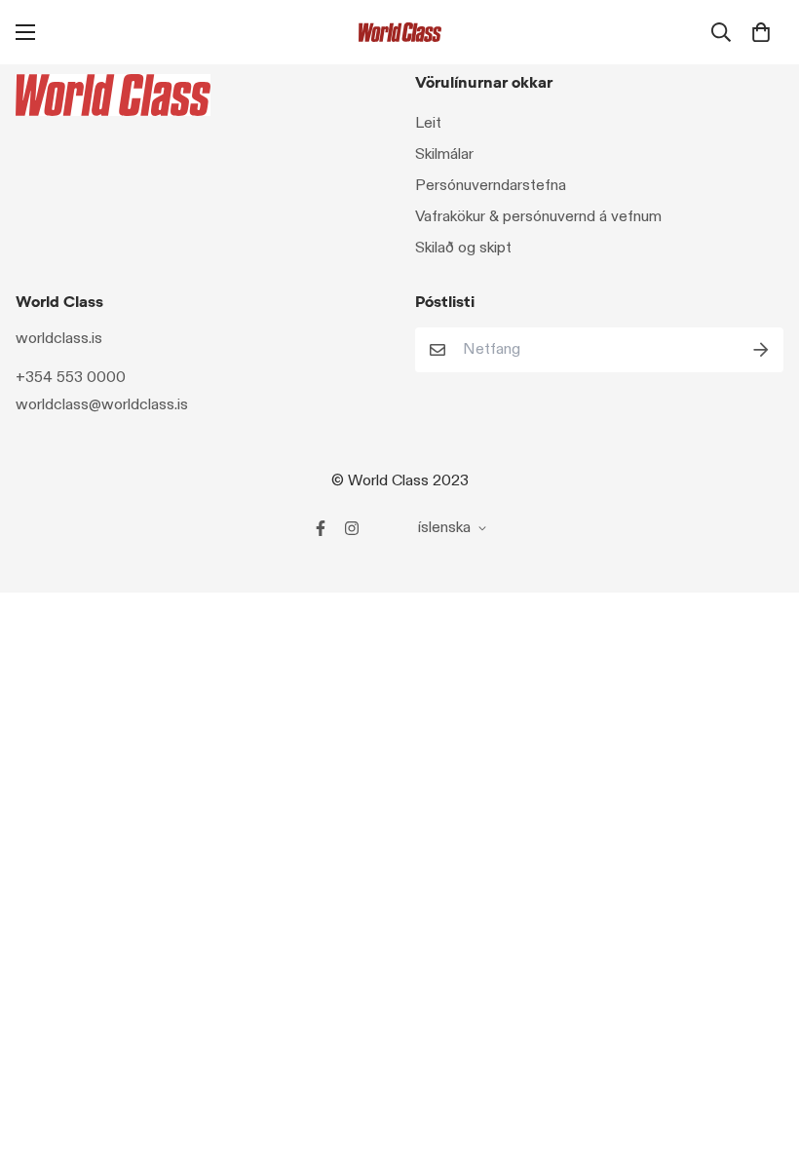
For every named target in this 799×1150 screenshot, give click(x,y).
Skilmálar (444, 154)
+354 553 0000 (71, 377)
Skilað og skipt (463, 248)
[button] (761, 32)
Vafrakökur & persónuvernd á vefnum (538, 217)
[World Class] (400, 32)
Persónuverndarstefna (490, 185)
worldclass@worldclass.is (102, 405)
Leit (428, 123)
